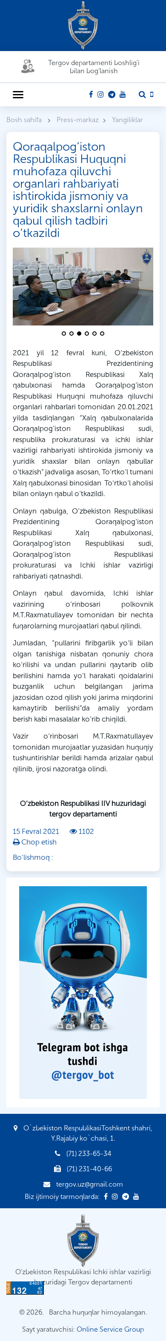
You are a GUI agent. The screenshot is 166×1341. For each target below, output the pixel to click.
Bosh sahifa (24, 120)
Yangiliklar (127, 120)
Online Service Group (110, 1329)
